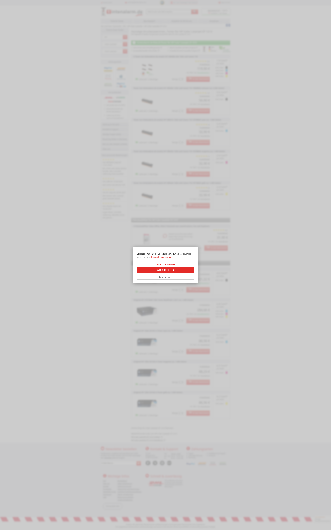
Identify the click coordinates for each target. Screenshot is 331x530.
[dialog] (165, 265)
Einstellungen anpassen (165, 264)
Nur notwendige (165, 277)
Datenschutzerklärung (161, 257)
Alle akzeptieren (165, 269)
